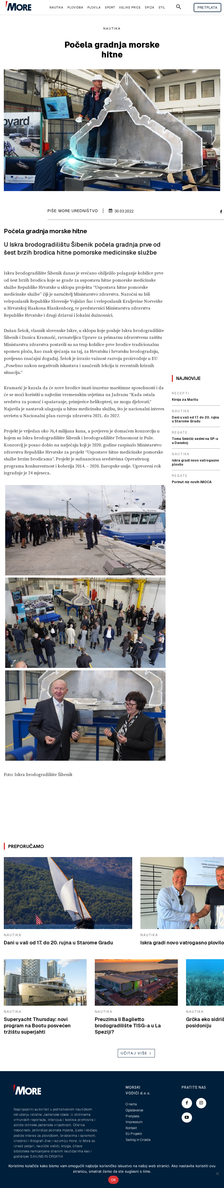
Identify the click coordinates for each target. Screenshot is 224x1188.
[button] (178, 7)
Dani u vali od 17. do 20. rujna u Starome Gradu (58, 942)
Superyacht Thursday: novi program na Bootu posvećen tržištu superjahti (37, 1025)
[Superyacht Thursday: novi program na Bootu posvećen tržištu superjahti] (45, 982)
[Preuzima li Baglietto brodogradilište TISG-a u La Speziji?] (136, 982)
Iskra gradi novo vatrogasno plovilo (182, 942)
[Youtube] (187, 1117)
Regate (180, 432)
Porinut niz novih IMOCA (192, 482)
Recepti (180, 393)
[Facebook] (187, 1103)
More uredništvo (78, 210)
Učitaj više (134, 1053)
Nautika (112, 28)
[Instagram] (201, 1103)
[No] (217, 1173)
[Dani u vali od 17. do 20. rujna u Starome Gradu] (68, 893)
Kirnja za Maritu (185, 399)
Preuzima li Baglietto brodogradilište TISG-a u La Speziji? (128, 1025)
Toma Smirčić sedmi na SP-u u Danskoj (195, 441)
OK (113, 1180)
